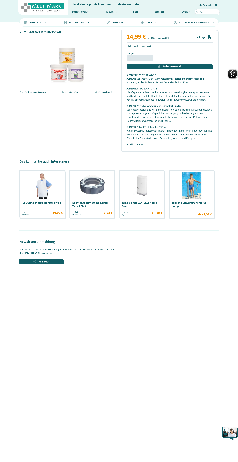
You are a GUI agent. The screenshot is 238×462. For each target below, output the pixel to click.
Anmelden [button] (207, 4)
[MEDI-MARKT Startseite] (43, 7)
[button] (216, 5)
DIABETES (150, 22)
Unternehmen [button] (79, 11)
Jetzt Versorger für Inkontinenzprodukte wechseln (106, 4)
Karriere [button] (184, 11)
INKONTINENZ (35, 22)
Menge (130, 53)
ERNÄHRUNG (117, 22)
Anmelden (43, 261)
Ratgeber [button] (159, 11)
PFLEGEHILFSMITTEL (78, 22)
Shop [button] (136, 11)
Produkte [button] (113, 11)
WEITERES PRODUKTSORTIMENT (194, 22)
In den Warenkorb (171, 66)
